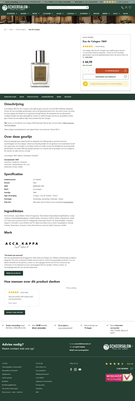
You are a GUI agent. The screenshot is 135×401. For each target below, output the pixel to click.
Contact (4, 363)
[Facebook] (71, 369)
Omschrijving (10, 97)
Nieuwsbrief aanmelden (10, 370)
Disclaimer (39, 388)
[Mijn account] (126, 7)
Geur (22, 97)
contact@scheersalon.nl (82, 344)
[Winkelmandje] (132, 7)
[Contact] (122, 7)
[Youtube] (79, 369)
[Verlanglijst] (130, 7)
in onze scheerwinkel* (86, 2)
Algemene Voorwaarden (44, 381)
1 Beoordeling (99, 46)
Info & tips (39, 363)
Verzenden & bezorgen (10, 388)
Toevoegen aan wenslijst (105, 77)
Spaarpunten (6, 374)
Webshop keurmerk (42, 374)
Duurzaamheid (40, 370)
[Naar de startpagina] (16, 7)
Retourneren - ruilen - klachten (12, 392)
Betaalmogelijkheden (9, 385)
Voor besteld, (58, 2)
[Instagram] (75, 369)
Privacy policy (40, 385)
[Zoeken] (87, 7)
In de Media (40, 378)
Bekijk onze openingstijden (79, 350)
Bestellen (5, 381)
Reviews (68, 97)
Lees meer (88, 57)
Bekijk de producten (13, 273)
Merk (59, 97)
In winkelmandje (112, 71)
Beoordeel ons (41, 367)
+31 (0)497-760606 (78, 347)
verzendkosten (68, 202)
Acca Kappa (88, 37)
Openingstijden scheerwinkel (11, 367)
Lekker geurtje (7, 378)
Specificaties (32, 97)
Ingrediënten (47, 97)
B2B (37, 392)
